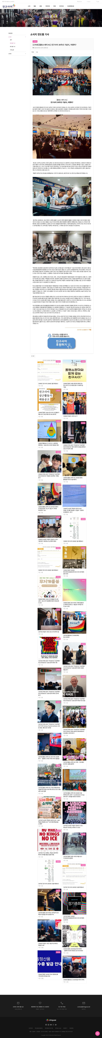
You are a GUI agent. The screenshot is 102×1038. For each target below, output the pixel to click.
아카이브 (61, 6)
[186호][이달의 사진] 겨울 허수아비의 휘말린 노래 (48, 944)
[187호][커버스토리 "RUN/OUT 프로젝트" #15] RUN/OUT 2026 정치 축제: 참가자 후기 (49, 693)
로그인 (89, 1)
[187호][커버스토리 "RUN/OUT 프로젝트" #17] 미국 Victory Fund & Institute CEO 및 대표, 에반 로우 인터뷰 (49, 726)
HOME (43, 20)
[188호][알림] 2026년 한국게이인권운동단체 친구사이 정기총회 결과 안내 (73, 572)
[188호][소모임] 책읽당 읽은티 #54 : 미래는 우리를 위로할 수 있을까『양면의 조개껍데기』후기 (73, 510)
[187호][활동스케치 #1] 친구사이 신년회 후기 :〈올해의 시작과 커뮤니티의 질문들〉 (49, 757)
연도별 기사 (57, 20)
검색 (98, 1)
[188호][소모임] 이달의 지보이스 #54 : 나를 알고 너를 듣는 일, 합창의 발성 (48, 540)
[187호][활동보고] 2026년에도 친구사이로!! (71, 636)
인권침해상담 (70, 6)
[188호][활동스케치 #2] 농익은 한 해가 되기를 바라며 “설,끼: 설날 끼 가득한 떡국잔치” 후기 (48, 508)
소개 (29, 6)
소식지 (51, 20)
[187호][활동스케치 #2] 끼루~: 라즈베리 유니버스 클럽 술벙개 (73, 763)
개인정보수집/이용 (49, 1028)
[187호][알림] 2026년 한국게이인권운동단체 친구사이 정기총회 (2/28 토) (73, 918)
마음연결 (10, 33)
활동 (35, 6)
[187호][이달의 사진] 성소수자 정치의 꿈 (48, 632)
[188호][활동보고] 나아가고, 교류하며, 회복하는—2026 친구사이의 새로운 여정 (48, 444)
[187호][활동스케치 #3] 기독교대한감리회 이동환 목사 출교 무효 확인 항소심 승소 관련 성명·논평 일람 (49, 789)
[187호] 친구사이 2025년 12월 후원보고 (73, 887)
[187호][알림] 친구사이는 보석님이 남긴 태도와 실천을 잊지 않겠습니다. (48, 913)
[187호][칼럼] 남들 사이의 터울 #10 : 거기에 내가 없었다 (72, 857)
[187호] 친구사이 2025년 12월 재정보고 (48, 883)
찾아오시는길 (58, 1028)
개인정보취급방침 (39, 1028)
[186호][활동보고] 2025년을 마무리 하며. (74, 980)
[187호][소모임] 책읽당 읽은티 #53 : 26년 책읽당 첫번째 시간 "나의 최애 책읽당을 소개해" (49, 822)
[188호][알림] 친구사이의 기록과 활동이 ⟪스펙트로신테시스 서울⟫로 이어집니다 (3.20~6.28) (73, 604)
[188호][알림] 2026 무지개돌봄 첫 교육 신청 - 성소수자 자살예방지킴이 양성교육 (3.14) (48, 601)
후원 (54, 6)
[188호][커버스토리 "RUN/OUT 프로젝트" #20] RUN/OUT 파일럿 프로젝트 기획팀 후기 (49, 476)
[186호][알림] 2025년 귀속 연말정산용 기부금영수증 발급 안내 (48, 975)
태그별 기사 (12, 46)
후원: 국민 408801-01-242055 (8, 1)
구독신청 (12, 50)
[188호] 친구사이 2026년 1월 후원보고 (48, 570)
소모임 (17, 53)
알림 (41, 6)
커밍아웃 (47, 6)
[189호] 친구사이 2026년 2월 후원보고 (48, 383)
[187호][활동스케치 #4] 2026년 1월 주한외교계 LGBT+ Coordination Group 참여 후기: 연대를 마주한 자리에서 (73, 794)
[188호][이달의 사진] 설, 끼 (70, 416)
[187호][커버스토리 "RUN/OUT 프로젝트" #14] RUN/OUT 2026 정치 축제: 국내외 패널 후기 (74, 668)
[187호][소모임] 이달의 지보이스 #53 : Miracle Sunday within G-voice (73, 826)
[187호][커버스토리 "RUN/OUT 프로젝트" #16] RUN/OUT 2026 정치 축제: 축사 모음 (74, 699)
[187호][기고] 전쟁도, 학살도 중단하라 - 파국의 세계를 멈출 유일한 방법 (48, 854)
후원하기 (65, 1028)
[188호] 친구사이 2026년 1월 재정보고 (73, 541)
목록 (33, 356)
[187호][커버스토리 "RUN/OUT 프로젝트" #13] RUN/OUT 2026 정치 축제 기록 (49, 661)
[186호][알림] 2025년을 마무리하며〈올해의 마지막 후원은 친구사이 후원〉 (73, 949)
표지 (11, 40)
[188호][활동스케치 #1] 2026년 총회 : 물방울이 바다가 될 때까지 (73, 478)
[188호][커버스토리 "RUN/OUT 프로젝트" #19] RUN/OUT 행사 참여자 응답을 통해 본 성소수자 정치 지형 (74, 447)
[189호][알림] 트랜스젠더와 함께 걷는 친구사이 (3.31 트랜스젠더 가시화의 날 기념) (73, 385)
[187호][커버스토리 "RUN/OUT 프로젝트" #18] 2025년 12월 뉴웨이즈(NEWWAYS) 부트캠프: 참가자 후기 (74, 731)
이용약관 (31, 1028)
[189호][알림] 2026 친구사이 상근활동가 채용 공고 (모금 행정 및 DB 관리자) (48, 413)
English (80, 1)
